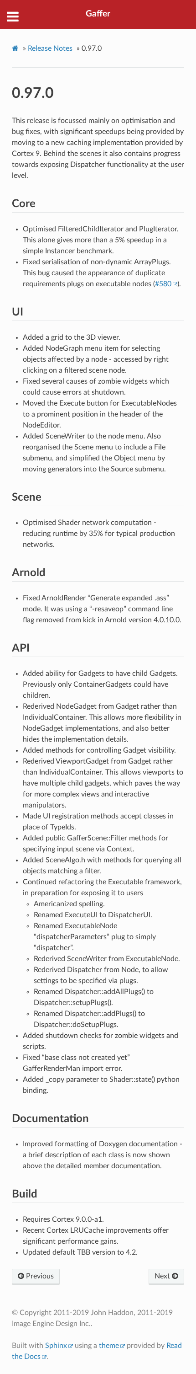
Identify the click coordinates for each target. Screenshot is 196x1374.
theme (109, 1345)
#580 (163, 284)
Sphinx (56, 1345)
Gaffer (98, 14)
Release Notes (50, 48)
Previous (39, 1276)
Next (163, 1276)
